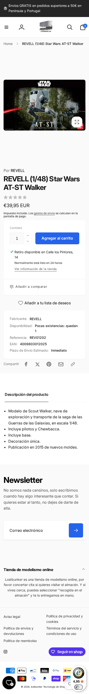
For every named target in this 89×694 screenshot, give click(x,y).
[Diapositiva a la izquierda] (9, 105)
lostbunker (36, 686)
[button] (6, 27)
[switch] (78, 687)
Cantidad (16, 227)
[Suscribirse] (76, 530)
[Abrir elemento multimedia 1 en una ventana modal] (44, 105)
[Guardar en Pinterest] (49, 364)
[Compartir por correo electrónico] (61, 364)
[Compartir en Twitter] (37, 364)
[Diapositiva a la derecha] (80, 105)
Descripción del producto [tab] (26, 394)
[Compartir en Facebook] (26, 364)
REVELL (14, 170)
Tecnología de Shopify (55, 686)
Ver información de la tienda (35, 269)
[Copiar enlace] (72, 364)
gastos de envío (44, 213)
